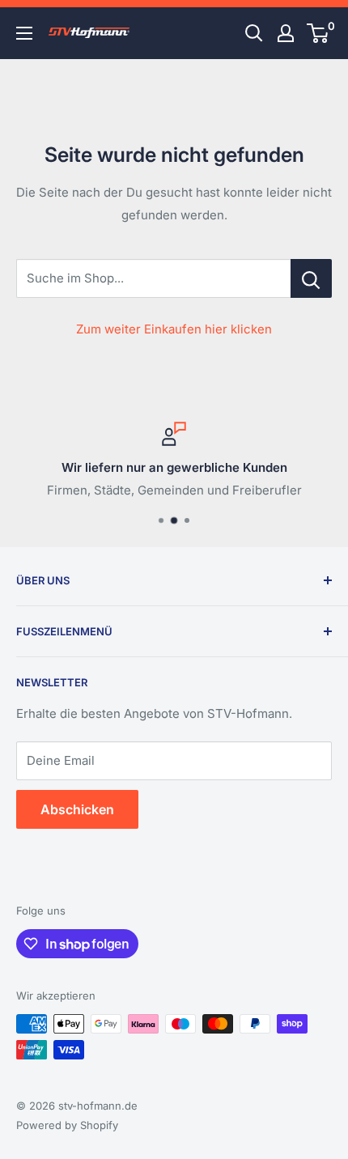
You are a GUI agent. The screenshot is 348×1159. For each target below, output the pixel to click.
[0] (318, 33)
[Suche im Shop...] (311, 278)
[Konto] (286, 33)
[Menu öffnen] (24, 33)
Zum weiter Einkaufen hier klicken (174, 329)
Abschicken (77, 809)
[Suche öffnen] (254, 33)
